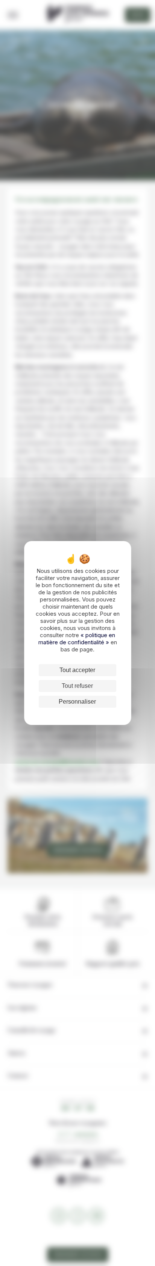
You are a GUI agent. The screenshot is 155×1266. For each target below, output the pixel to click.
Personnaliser (77, 701)
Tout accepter (77, 670)
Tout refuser (77, 686)
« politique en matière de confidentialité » (76, 638)
